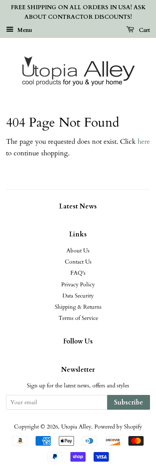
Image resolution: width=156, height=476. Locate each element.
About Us (78, 250)
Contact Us (78, 262)
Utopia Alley (76, 426)
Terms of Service (78, 318)
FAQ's (78, 273)
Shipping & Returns (78, 307)
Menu (24, 30)
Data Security (78, 295)
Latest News (78, 206)
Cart (143, 30)
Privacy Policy (78, 284)
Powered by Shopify (118, 426)
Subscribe (128, 402)
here (144, 141)
